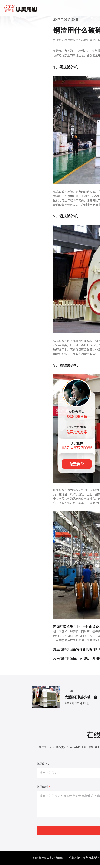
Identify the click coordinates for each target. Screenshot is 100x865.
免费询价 (76, 464)
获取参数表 (76, 414)
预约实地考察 (76, 429)
